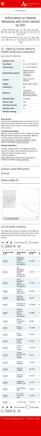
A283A (5, 402)
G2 (25, 32)
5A (32, 30)
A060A (5, 291)
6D (33, 37)
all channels (5, 173)
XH (3, 39)
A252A (5, 334)
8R (2, 32)
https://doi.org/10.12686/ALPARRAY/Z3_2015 (18, 140)
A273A (5, 376)
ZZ (23, 34)
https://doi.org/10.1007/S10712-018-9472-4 (18, 157)
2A (22, 37)
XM (7, 39)
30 (25, 30)
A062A (5, 313)
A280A (5, 382)
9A (9, 32)
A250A (5, 321)
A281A (5, 389)
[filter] (6, 254)
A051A (5, 272)
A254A (5, 347)
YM (19, 39)
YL (15, 39)
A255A (5, 355)
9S (17, 32)
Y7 (39, 32)
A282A (5, 395)
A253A (5, 341)
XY (35, 32)
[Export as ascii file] (19, 246)
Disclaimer (29, 418)
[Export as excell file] (14, 246)
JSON (23, 142)
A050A (5, 261)
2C (29, 37)
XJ (31, 32)
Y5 (23, 39)
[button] (2, 4)
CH (17, 30)
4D (28, 30)
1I (21, 30)
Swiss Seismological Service (15, 418)
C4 (21, 32)
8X (6, 32)
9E (13, 32)
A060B (5, 298)
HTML (18, 142)
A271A (5, 362)
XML (27, 142)
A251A (5, 328)
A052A (5, 283)
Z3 (27, 39)
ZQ (21, 42)
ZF (34, 39)
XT (11, 39)
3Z (25, 37)
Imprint (37, 418)
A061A (5, 304)
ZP (38, 39)
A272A (5, 369)
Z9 (31, 39)
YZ (19, 34)
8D (36, 30)
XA (37, 37)
